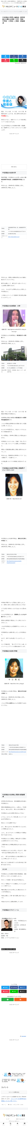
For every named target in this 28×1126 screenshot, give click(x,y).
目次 (12, 166)
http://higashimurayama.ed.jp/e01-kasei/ (17, 751)
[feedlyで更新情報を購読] (7, 999)
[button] (22, 60)
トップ (7, 1119)
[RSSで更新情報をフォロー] (20, 999)
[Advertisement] (14, 39)
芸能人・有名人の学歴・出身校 (9, 949)
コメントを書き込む (14, 1092)
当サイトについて (20, 1119)
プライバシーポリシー (14, 1121)
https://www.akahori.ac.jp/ (13, 236)
